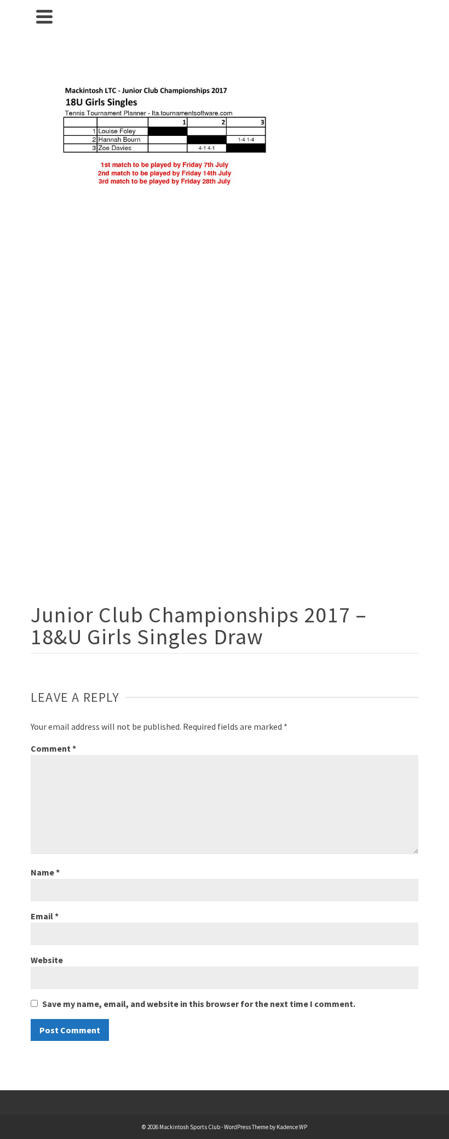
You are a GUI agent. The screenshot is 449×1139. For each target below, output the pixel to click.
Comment (53, 748)
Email (45, 916)
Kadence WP (292, 1127)
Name (45, 872)
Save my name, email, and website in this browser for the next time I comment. (198, 1003)
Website (47, 959)
